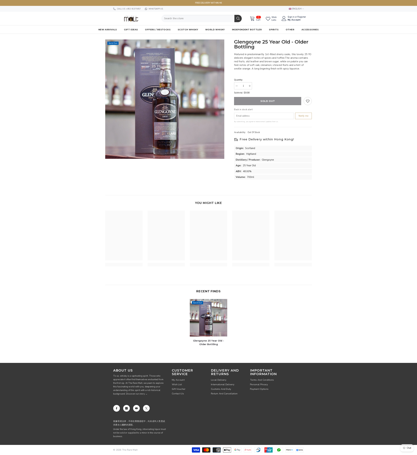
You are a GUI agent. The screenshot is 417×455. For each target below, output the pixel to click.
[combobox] (197, 18)
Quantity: (238, 79)
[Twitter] (146, 408)
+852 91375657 (133, 8)
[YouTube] (136, 408)
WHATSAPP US (156, 8)
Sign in (291, 17)
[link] (124, 264)
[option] (164, 99)
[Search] (201, 18)
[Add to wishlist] (308, 101)
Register (301, 17)
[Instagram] (126, 408)
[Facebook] (116, 408)
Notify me (304, 116)
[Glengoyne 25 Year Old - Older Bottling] (208, 317)
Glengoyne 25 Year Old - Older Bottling (208, 342)
